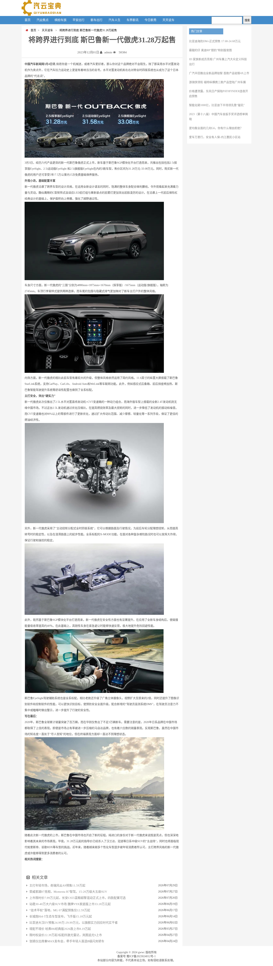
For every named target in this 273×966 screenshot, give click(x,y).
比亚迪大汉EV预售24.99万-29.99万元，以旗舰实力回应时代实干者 (73, 922)
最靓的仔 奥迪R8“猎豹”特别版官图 (210, 50)
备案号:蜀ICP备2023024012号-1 (136, 956)
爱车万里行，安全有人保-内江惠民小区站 (214, 137)
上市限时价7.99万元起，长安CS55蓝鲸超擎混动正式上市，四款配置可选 (77, 897)
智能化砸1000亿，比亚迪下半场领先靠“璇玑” (217, 105)
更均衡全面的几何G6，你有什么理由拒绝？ (216, 128)
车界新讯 (132, 20)
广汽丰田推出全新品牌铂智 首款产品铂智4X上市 (219, 73)
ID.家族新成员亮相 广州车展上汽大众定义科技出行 (218, 62)
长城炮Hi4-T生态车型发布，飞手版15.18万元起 (60, 916)
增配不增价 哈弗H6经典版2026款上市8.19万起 (60, 928)
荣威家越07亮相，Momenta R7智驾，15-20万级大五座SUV (68, 891)
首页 (28, 20)
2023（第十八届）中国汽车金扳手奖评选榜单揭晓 (218, 117)
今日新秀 (150, 20)
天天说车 (168, 20)
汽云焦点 (43, 20)
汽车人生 (115, 20)
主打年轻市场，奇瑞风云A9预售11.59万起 (57, 885)
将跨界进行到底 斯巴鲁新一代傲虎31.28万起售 (87, 30)
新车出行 (97, 20)
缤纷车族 (61, 20)
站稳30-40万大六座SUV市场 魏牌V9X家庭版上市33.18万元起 (70, 904)
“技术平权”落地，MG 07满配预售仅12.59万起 (59, 910)
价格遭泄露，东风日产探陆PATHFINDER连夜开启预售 (218, 94)
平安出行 (79, 20)
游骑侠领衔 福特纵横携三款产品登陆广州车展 (217, 82)
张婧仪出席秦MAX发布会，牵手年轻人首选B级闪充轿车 (66, 941)
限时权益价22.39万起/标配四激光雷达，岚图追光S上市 (65, 935)
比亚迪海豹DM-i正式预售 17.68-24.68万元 (215, 41)
